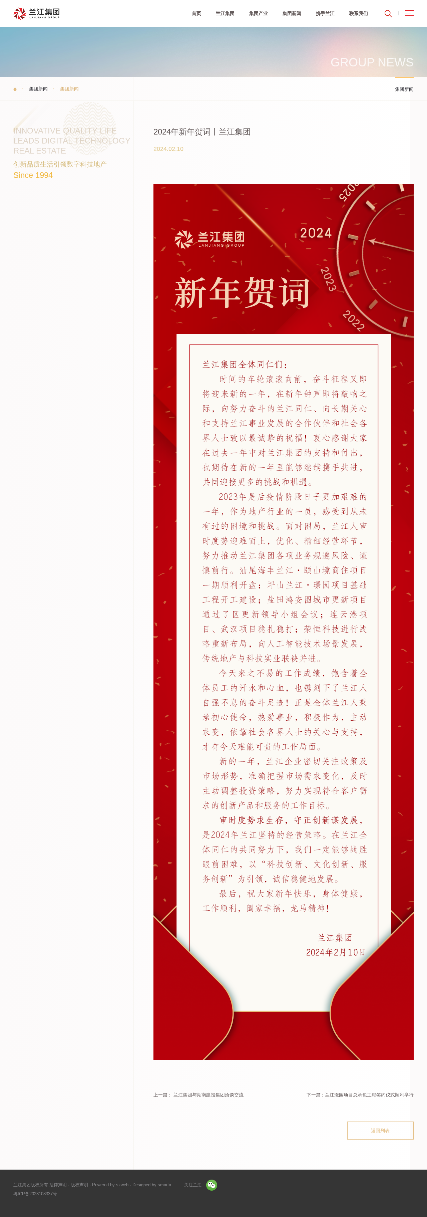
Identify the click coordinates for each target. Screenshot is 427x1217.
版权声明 (79, 1184)
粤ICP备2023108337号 (35, 1193)
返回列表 (380, 1130)
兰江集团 (225, 13)
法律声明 (58, 1184)
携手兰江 (325, 13)
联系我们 (358, 13)
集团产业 (258, 13)
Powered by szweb (110, 1184)
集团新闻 (292, 13)
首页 (196, 13)
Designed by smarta (151, 1184)
